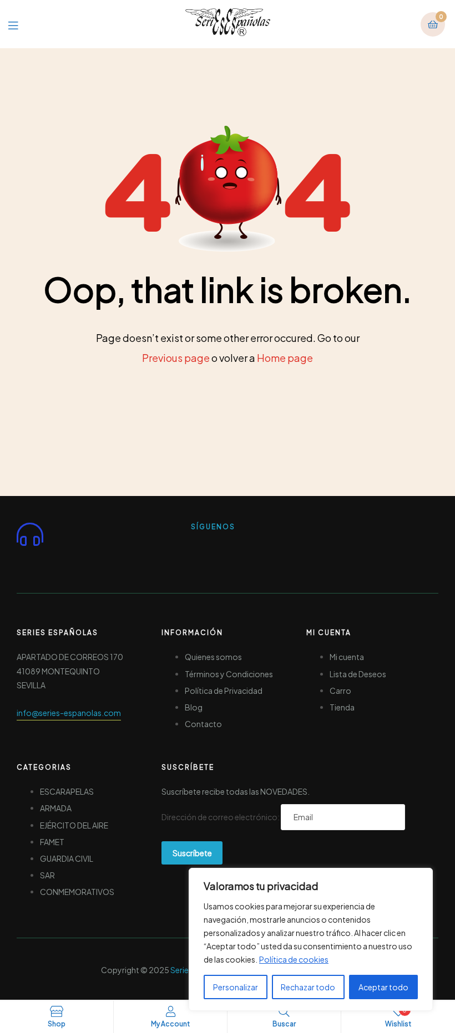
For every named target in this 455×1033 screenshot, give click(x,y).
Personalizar (235, 987)
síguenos (213, 527)
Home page (285, 357)
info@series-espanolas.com (69, 713)
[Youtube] (245, 550)
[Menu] (21, 24)
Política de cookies (293, 959)
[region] (311, 939)
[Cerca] (421, 877)
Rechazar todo (308, 987)
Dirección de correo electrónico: (221, 817)
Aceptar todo (383, 987)
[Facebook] (205, 550)
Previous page (176, 357)
